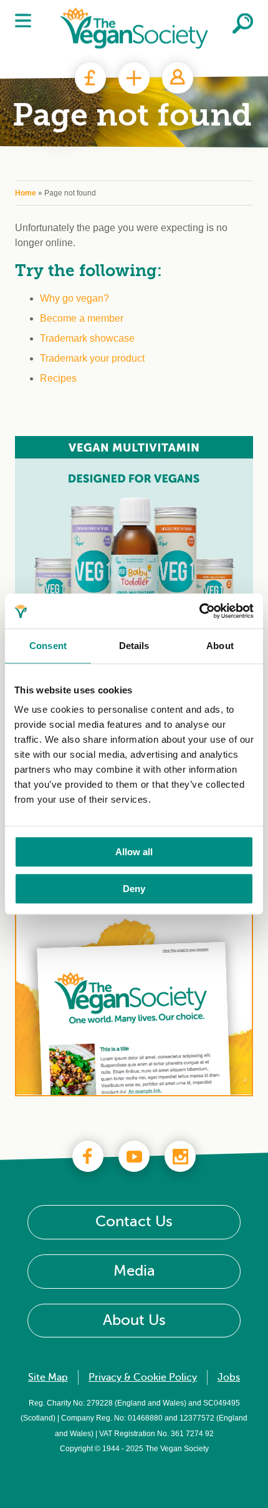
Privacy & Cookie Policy (143, 1377)
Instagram (180, 1156)
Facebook (87, 1156)
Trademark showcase (87, 338)
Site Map (48, 1377)
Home (25, 193)
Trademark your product (92, 358)
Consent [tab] (48, 645)
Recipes (58, 378)
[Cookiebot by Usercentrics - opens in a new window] (199, 611)
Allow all (134, 851)
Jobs (229, 1377)
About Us (134, 1320)
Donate (90, 78)
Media (134, 1270)
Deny (134, 888)
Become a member (81, 318)
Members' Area (177, 78)
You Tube (134, 1156)
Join (134, 78)
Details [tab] (134, 645)
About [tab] (220, 645)
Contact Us (134, 1221)
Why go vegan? (74, 298)
